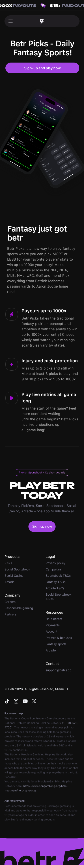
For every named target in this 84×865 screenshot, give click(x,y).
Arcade (9, 582)
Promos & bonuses (59, 638)
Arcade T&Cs (55, 588)
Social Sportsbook (17, 569)
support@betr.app (58, 670)
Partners (10, 614)
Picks (8, 563)
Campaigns (54, 569)
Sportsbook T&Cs (58, 575)
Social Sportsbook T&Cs (58, 597)
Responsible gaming (18, 608)
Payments (53, 625)
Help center (54, 619)
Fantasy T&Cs (55, 582)
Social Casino (13, 575)
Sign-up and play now (42, 68)
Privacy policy (56, 563)
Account (51, 631)
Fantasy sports (56, 644)
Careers (9, 602)
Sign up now (42, 526)
